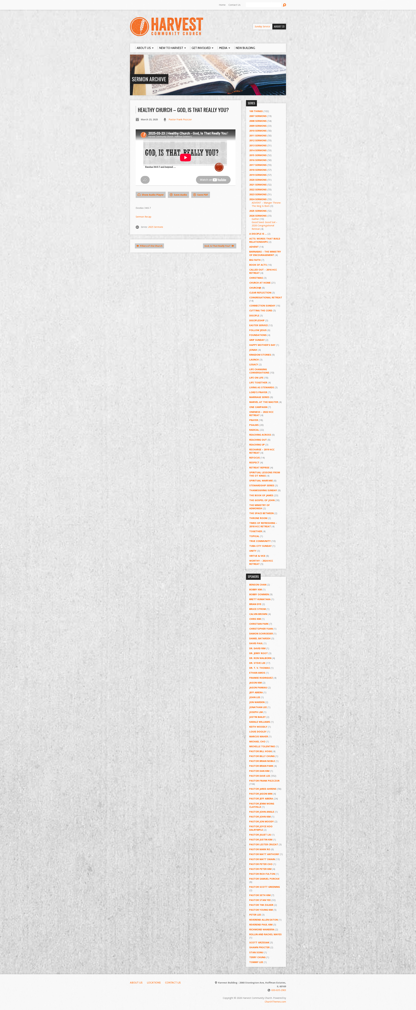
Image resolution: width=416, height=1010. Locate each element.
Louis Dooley (257, 731)
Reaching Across (260, 434)
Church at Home (260, 282)
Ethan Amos (257, 672)
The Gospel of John (262, 500)
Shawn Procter (259, 947)
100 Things (256, 111)
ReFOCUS (254, 457)
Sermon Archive (149, 79)
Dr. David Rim (257, 648)
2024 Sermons (258, 199)
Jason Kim (255, 682)
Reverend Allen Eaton (263, 919)
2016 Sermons (258, 160)
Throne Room (258, 518)
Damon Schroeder (261, 633)
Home (222, 4)
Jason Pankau (258, 687)
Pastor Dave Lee (259, 775)
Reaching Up (257, 444)
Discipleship (257, 320)
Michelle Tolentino (262, 746)
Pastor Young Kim (261, 909)
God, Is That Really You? (217, 245)
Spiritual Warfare (261, 480)
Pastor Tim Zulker (261, 904)
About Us (136, 982)
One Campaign (258, 407)
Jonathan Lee (258, 707)
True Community (260, 541)
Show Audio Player (152, 194)
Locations (154, 982)
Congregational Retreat (265, 297)
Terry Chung (257, 957)
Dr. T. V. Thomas (259, 667)
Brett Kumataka (260, 599)
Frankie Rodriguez (261, 677)
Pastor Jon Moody (261, 821)
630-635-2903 (278, 990)
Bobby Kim (255, 589)
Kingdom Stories (260, 354)
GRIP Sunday (257, 339)
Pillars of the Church (151, 245)
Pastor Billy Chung (262, 756)
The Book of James (261, 495)
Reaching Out (258, 439)
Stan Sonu (256, 952)
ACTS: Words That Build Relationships (264, 240)
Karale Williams (259, 721)
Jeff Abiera (256, 692)
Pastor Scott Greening (264, 886)
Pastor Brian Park (261, 765)
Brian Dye (255, 604)
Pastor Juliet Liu (260, 834)
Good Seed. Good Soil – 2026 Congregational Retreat (264, 225)
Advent (254, 246)
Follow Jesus (258, 330)
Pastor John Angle (261, 811)
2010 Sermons (258, 130)
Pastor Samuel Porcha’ (264, 878)
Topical (254, 536)
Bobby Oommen (259, 594)
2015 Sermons (258, 155)
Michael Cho (257, 741)
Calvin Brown (258, 614)
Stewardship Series (261, 485)
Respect (254, 462)
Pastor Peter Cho (261, 864)
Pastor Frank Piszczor (180, 119)
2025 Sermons (155, 226)
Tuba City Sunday (260, 545)
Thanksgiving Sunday (263, 490)
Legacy (253, 364)
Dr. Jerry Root (258, 653)
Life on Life (256, 377)
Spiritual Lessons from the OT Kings (264, 474)
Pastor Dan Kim (259, 770)
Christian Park (258, 623)
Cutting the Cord (260, 310)
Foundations (258, 335)
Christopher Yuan (261, 628)
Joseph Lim (256, 712)
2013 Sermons (258, 145)
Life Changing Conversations (259, 371)
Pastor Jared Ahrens (262, 788)
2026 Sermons (258, 215)
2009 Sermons (258, 125)
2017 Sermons (258, 164)
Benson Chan (257, 584)
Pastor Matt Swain (262, 859)
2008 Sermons (258, 120)
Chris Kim (255, 618)
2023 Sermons (258, 194)
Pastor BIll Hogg (260, 751)
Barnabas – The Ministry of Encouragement (265, 253)
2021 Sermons (258, 184)
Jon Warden (257, 702)
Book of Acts (258, 264)
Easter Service (258, 325)
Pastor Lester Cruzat (263, 844)
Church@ (255, 287)
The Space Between (261, 513)
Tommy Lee (256, 962)
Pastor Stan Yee (260, 900)
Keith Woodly (258, 726)
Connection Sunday (262, 305)
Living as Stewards (261, 387)
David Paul (256, 643)
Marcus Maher (258, 736)
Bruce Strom (257, 609)
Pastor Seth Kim (260, 895)
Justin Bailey (257, 716)
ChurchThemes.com (275, 1001)
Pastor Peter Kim (260, 868)
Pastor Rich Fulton (262, 873)
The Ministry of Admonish (259, 507)
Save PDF (202, 194)
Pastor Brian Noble (262, 761)
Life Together (258, 382)
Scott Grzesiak (259, 942)
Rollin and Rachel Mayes (265, 934)
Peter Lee (255, 914)
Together (255, 531)
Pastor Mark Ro (259, 849)
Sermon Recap (143, 216)
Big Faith (255, 259)
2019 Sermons (258, 174)
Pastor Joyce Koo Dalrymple (261, 828)
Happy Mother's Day (262, 344)
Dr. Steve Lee (257, 662)
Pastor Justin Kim (260, 839)
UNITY (252, 550)
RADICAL (254, 429)
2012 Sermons (258, 140)
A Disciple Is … (258, 233)
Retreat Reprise (259, 467)
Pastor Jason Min (260, 793)
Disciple (254, 315)
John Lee (254, 697)
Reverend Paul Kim (261, 924)
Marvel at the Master (263, 402)
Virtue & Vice (257, 555)
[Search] (284, 5)
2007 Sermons (258, 116)
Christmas (256, 277)
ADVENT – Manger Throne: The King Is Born (266, 204)
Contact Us (234, 4)
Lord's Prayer (258, 392)
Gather (255, 218)
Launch (254, 359)
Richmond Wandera (261, 929)
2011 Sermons (258, 135)
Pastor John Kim (260, 816)
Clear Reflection (260, 292)
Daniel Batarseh (260, 638)
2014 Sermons (258, 150)
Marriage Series (259, 397)
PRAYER (253, 420)
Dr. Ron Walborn (260, 658)
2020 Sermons (258, 179)
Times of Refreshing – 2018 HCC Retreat (263, 524)
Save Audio (180, 194)
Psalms (254, 424)
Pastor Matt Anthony (264, 854)
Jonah (253, 349)
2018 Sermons (258, 169)
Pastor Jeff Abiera (261, 798)
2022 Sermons (258, 189)
